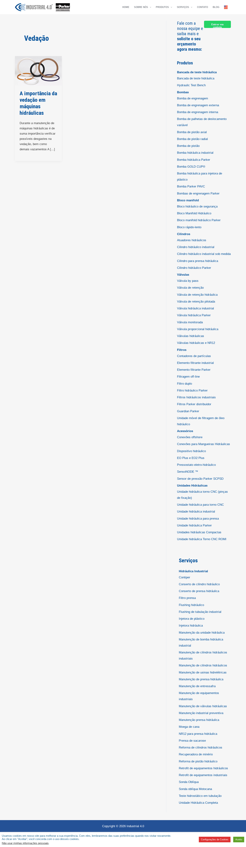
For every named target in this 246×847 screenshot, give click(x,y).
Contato (202, 7)
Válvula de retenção (190, 287)
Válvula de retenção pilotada (196, 301)
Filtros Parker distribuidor (194, 404)
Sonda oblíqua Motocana (195, 789)
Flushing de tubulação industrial (200, 612)
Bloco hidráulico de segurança (197, 206)
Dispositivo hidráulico (191, 451)
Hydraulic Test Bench (191, 85)
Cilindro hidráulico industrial (195, 247)
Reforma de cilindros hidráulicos (200, 747)
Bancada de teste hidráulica (197, 72)
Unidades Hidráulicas (192, 485)
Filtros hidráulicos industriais (196, 397)
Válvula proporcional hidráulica (197, 329)
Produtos (162, 7)
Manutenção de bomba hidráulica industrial (201, 642)
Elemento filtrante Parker (194, 369)
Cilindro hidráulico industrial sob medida (204, 254)
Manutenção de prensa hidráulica (201, 679)
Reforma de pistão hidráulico (198, 761)
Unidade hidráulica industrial (196, 511)
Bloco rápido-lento (189, 227)
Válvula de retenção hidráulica (197, 294)
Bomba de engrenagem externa (198, 105)
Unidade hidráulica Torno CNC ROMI (201, 539)
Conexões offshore (189, 437)
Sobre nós (141, 7)
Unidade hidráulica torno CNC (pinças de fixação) (202, 495)
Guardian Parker (188, 411)
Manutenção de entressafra (197, 686)
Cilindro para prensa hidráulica (197, 261)
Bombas (183, 92)
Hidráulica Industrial (193, 571)
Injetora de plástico (191, 618)
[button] (149, 7)
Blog (216, 7)
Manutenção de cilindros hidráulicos (203, 665)
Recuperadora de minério (196, 754)
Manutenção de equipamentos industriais (199, 696)
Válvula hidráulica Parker (194, 315)
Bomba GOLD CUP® (191, 166)
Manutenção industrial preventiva (201, 713)
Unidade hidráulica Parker (194, 525)
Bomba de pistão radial (192, 139)
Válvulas (183, 274)
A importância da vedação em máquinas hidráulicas (38, 103)
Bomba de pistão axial (192, 132)
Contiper (184, 577)
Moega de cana (189, 726)
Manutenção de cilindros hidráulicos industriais (203, 655)
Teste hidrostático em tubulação (200, 796)
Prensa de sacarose (192, 740)
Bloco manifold (188, 200)
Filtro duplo (184, 383)
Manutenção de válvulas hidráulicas (203, 706)
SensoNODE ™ (187, 471)
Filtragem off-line (188, 376)
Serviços (183, 7)
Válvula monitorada (190, 322)
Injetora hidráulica (191, 625)
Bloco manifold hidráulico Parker (199, 220)
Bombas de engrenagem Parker (198, 193)
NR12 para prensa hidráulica (198, 734)
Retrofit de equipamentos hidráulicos (203, 768)
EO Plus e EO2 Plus (190, 458)
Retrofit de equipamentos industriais (203, 775)
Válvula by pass (187, 281)
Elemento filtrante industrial (195, 363)
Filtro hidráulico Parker (192, 390)
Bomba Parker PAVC (191, 186)
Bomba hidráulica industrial (195, 152)
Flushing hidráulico (191, 605)
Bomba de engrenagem (192, 98)
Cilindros (183, 234)
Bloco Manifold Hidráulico (194, 213)
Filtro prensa (187, 598)
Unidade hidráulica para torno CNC (200, 504)
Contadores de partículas (194, 356)
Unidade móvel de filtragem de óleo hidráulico (200, 421)
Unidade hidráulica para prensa (198, 518)
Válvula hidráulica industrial (195, 308)
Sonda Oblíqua (189, 782)
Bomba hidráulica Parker (193, 159)
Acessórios (185, 431)
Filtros (181, 350)
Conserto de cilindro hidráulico (199, 584)
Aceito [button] (238, 839)
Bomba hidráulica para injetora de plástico (199, 176)
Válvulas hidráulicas (190, 336)
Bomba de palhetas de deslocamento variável (202, 122)
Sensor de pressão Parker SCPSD (200, 478)
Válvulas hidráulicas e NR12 (196, 343)
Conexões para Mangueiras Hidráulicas (203, 444)
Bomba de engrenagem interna (197, 112)
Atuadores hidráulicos (191, 240)
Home (125, 7)
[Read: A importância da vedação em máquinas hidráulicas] (38, 71)
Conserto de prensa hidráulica (199, 591)
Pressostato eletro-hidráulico (196, 465)
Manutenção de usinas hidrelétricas (203, 672)
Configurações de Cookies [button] (214, 839)
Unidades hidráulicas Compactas (199, 532)
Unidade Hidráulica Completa (198, 802)
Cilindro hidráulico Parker (194, 268)
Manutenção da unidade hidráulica (202, 632)
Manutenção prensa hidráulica (199, 720)
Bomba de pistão (188, 146)
